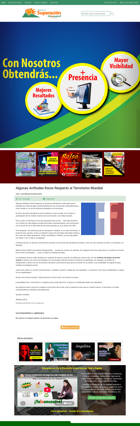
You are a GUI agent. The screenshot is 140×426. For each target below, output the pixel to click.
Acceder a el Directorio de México (101, 397)
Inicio (3, 2)
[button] (58, 180)
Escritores (54, 2)
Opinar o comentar (71, 327)
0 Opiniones (49, 198)
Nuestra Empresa (15, 2)
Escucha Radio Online (130, 2)
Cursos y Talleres (40, 2)
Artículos (27, 2)
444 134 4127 (111, 2)
